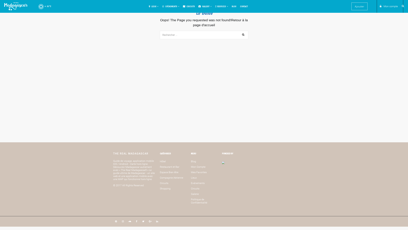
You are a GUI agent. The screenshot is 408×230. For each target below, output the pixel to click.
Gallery (205, 6)
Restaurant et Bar (169, 166)
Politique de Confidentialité (199, 201)
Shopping (165, 188)
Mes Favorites (199, 172)
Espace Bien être (169, 172)
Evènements (171, 6)
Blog (234, 6)
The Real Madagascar (130, 153)
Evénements (198, 183)
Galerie (195, 193)
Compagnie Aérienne (171, 177)
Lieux (153, 6)
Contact (244, 6)
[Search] (402, 6)
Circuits (190, 6)
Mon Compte (198, 166)
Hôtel (163, 161)
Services (221, 6)
